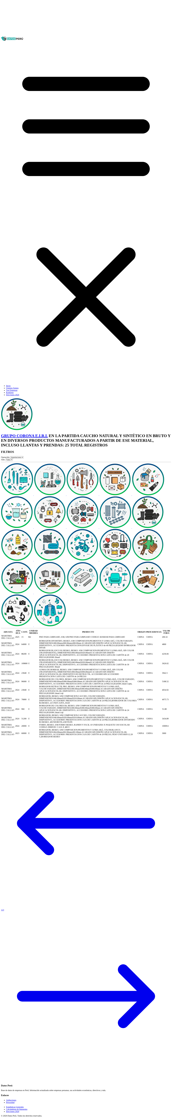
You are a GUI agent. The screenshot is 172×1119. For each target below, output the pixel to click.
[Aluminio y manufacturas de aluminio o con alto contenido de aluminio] (82, 593)
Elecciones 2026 (12, 395)
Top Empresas (11, 390)
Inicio (8, 386)
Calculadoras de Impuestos (16, 1109)
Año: (3, 460)
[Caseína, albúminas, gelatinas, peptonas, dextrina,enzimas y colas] (17, 527)
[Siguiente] (86, 1081)
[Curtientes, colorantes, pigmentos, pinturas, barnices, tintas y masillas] (148, 495)
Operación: (5, 457)
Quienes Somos (12, 388)
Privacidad (10, 1102)
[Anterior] (86, 908)
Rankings (10, 392)
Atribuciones (11, 1100)
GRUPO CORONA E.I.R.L (24, 435)
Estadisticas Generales (15, 1107)
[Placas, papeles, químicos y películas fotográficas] (50, 593)
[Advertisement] (76, 18)
